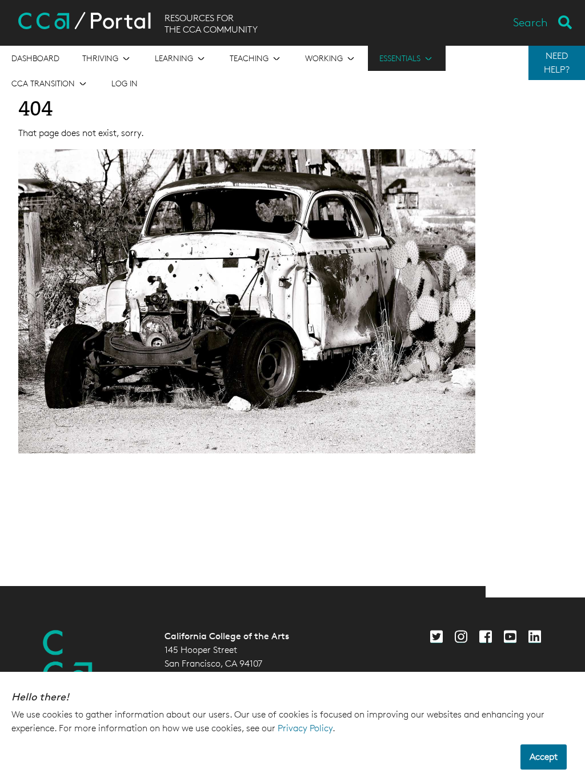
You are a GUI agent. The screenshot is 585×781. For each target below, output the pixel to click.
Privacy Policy (305, 728)
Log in (124, 83)
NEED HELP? (557, 62)
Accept (544, 756)
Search (530, 22)
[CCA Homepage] (68, 658)
